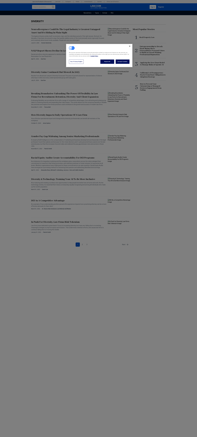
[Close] (129, 46)
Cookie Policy (94, 56)
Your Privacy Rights (76, 61)
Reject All (107, 61)
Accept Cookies (122, 61)
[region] (99, 55)
